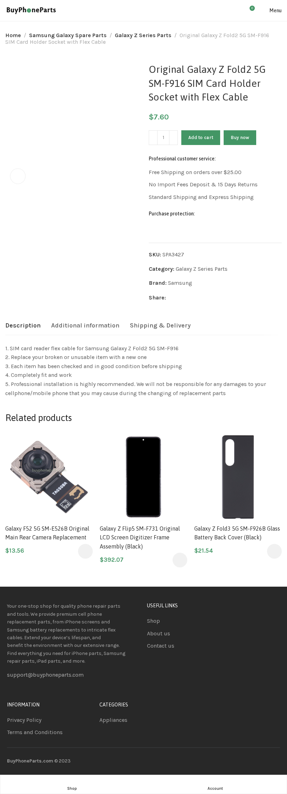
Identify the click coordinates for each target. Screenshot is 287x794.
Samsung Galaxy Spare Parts (68, 35)
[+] (173, 137)
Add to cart (200, 137)
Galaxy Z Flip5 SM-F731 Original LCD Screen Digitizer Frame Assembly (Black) (140, 537)
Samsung (180, 282)
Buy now (240, 137)
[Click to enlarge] (17, 176)
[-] (153, 137)
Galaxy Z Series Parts (143, 35)
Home (13, 35)
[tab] (23, 326)
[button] (85, 551)
